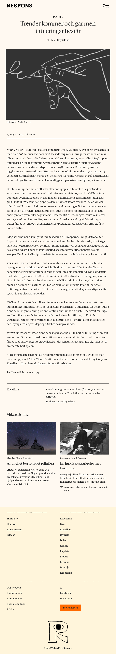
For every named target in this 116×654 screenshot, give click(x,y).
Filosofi (11, 534)
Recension (65, 458)
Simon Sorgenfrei (24, 458)
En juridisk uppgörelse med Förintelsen (80, 465)
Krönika (58, 17)
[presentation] (31, 438)
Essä (62, 524)
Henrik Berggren (78, 458)
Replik (64, 545)
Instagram (66, 598)
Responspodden (16, 604)
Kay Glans (63, 40)
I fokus (64, 556)
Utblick (64, 534)
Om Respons (14, 587)
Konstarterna (14, 529)
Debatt (64, 540)
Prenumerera (14, 593)
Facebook (65, 593)
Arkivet (11, 609)
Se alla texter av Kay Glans (60, 401)
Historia (11, 524)
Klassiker (11, 458)
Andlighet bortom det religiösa (30, 463)
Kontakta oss (14, 598)
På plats (64, 551)
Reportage (66, 572)
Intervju (64, 567)
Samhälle (12, 518)
